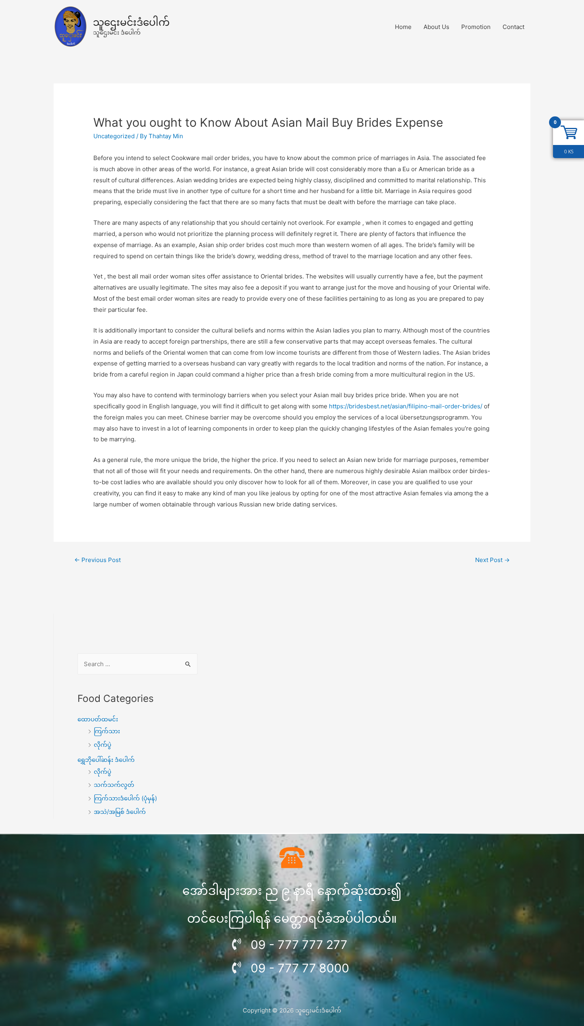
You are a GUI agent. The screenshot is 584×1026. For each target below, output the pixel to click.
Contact (513, 27)
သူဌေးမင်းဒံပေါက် (131, 22)
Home (403, 27)
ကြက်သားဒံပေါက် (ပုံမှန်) (125, 798)
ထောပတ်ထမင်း (97, 719)
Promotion (476, 27)
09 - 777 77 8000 (300, 968)
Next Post (492, 560)
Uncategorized (114, 136)
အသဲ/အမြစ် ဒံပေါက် (120, 811)
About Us (436, 27)
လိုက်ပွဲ (102, 744)
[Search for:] (137, 664)
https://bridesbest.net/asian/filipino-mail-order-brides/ (405, 406)
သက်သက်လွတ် (114, 784)
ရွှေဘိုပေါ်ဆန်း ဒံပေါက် (106, 759)
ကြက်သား (107, 731)
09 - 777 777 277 (299, 944)
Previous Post (97, 560)
